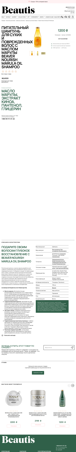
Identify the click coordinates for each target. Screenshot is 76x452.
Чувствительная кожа (62, 268)
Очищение (62, 254)
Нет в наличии (62, 39)
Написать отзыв (38, 372)
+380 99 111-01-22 (70, 7)
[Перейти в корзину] (73, 17)
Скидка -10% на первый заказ (39, 1)
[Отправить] (72, 347)
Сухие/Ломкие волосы (58, 264)
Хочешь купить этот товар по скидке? (17, 347)
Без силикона (56, 249)
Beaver (54, 288)
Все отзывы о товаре (6, 74)
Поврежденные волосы (59, 262)
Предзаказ (14, 426)
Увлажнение (56, 257)
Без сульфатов (57, 250)
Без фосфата (62, 251)
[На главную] (18, 13)
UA (71, 13)
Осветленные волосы (58, 261)
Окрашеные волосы (58, 259)
